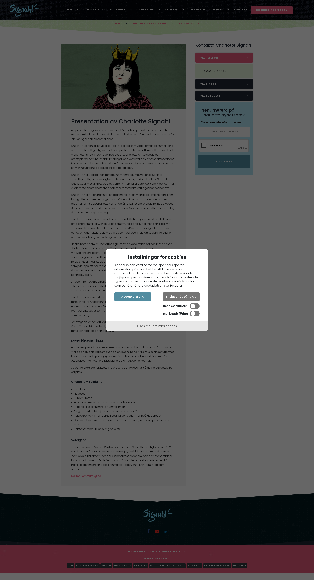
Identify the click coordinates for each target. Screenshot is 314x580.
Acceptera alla (132, 296)
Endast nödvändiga (181, 296)
